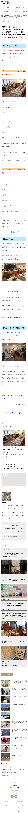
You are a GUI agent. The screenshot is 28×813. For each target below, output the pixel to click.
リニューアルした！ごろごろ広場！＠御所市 (19, 714)
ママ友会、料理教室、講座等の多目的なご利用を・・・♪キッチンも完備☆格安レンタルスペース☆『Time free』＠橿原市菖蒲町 (13, 555)
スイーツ (22, 767)
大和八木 (20, 528)
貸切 (11, 536)
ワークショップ (14, 528)
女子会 (5, 531)
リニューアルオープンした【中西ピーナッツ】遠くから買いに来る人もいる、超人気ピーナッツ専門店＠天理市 (19, 681)
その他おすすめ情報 (5, 549)
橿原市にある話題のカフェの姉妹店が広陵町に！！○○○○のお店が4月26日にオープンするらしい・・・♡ (19, 722)
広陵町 (11, 772)
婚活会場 (20, 531)
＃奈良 (12, 775)
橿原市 (20, 533)
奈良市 (20, 769)
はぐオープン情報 (10, 525)
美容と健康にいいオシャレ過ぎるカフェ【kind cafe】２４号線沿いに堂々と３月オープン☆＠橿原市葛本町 (19, 747)
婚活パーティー (14, 531)
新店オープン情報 (14, 533)
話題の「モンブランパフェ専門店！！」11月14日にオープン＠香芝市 (19, 755)
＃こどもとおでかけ (5, 775)
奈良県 (24, 769)
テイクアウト (4, 769)
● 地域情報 (5, 801)
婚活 (8, 531)
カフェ (17, 767)
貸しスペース (6, 536)
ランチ (9, 769)
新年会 (5, 533)
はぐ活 (16, 525)
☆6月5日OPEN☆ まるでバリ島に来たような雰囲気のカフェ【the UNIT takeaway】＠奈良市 (19, 706)
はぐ (4, 525)
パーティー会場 (7, 528)
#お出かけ (3, 767)
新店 (8, 533)
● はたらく (5, 806)
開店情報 (15, 536)
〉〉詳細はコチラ (14, 232)
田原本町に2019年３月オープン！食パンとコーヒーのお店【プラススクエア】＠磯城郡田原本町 (19, 730)
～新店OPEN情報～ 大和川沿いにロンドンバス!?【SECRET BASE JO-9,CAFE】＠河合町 (19, 738)
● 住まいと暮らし (21, 801)
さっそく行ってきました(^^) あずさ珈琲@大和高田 (19, 697)
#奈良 (8, 767)
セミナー (21, 525)
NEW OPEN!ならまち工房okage (9, 665)
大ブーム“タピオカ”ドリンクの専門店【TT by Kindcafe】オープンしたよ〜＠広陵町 (19, 689)
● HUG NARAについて (22, 806)
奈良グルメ (15, 769)
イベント (12, 767)
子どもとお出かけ (4, 772)
